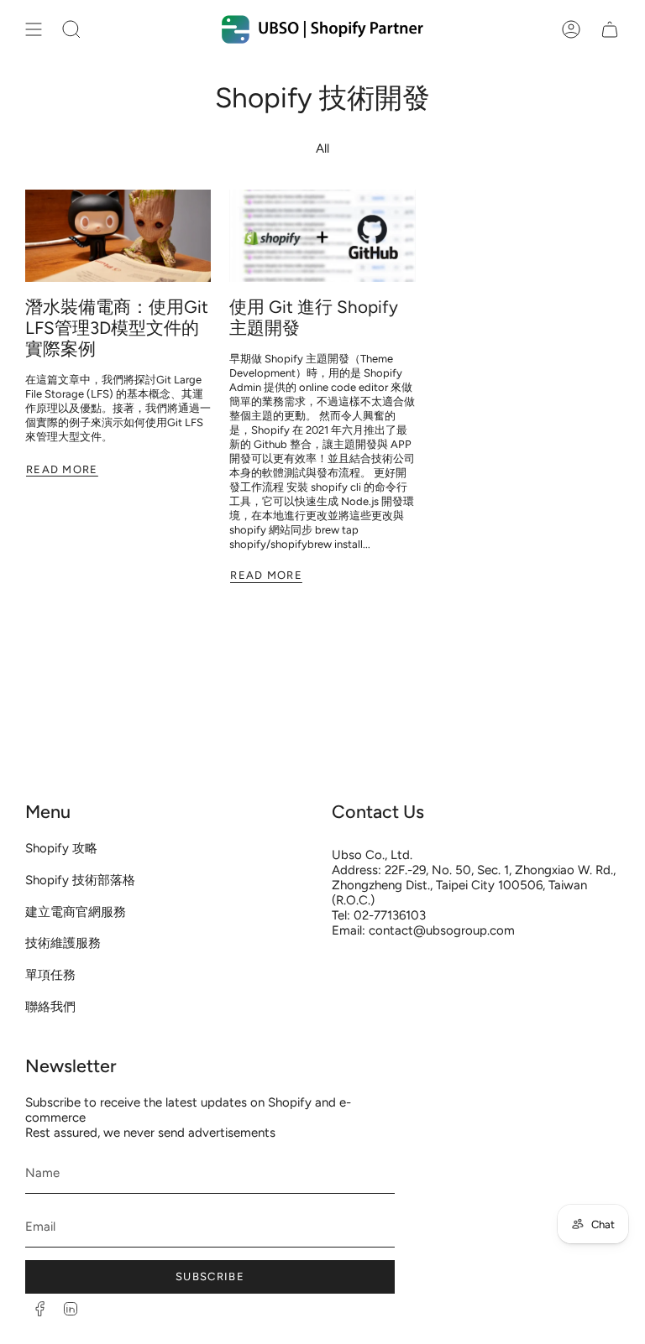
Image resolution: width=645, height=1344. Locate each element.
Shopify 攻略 (61, 848)
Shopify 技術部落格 (80, 880)
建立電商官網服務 (75, 911)
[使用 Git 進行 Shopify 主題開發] (322, 236)
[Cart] (609, 29)
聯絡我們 (50, 1006)
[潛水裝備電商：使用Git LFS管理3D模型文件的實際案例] (118, 236)
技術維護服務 (63, 943)
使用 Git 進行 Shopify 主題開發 (313, 317)
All (322, 148)
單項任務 (50, 974)
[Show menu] (33, 29)
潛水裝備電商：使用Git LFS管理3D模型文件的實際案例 (116, 327)
